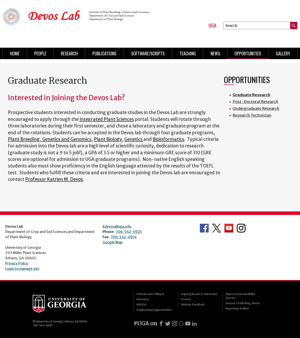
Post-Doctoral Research (255, 101)
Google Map (113, 242)
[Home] (77, 22)
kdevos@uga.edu (117, 226)
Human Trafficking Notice (243, 303)
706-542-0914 (124, 237)
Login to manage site (22, 268)
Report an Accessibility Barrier (240, 296)
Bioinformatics (168, 139)
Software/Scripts (148, 53)
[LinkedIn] (194, 323)
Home (15, 53)
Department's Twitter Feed (216, 228)
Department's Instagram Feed (241, 228)
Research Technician (252, 115)
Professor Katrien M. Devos (54, 179)
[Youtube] (187, 323)
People (40, 53)
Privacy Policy (16, 263)
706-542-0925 (129, 231)
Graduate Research (251, 94)
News (215, 53)
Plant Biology (108, 139)
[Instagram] (174, 323)
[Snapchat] (181, 323)
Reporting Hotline (237, 308)
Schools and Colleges (150, 294)
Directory (142, 299)
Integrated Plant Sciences (107, 119)
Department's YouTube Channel (228, 228)
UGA (212, 25)
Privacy (186, 299)
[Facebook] (161, 323)
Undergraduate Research (256, 108)
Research (69, 53)
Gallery (283, 53)
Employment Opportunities (154, 309)
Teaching (187, 53)
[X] (167, 323)
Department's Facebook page (204, 228)
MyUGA (141, 304)
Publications (104, 53)
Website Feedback (192, 304)
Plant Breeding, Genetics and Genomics (49, 139)
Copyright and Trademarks (199, 294)
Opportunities (248, 53)
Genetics (133, 139)
